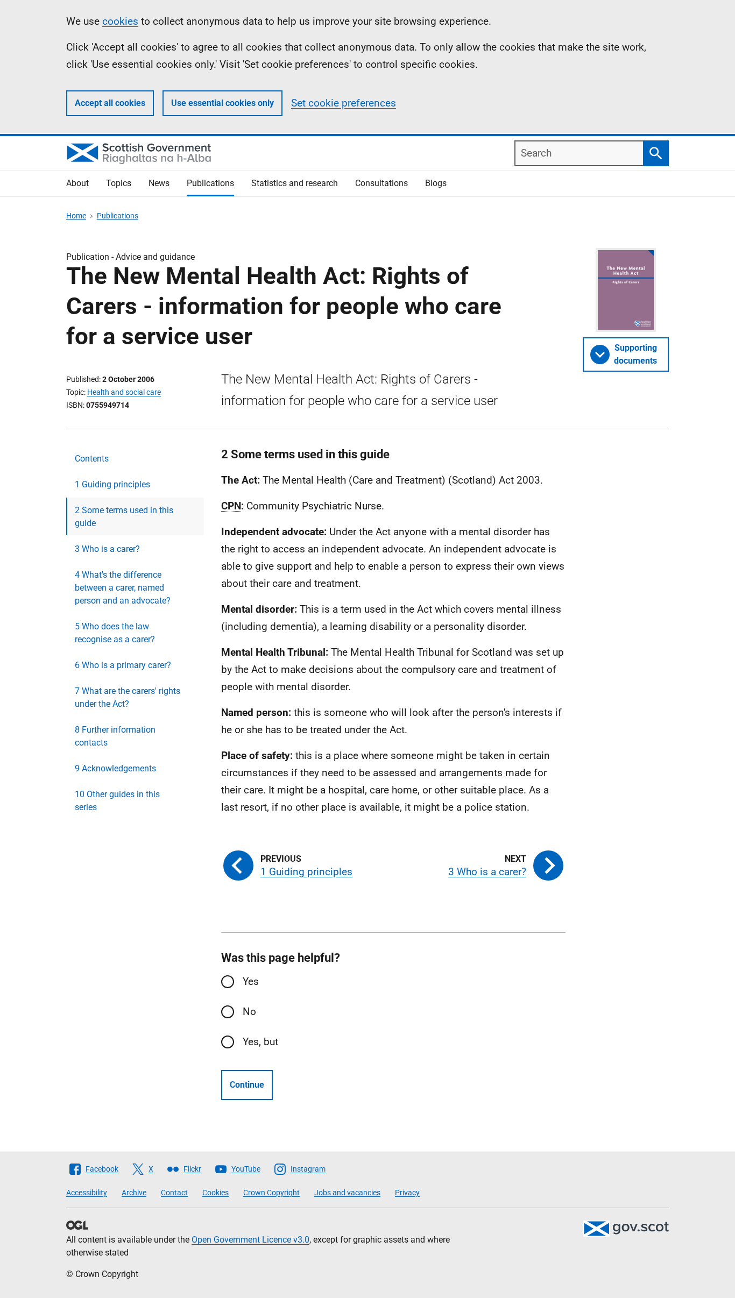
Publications (210, 183)
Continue (247, 1085)
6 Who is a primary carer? (123, 665)
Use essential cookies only (222, 103)
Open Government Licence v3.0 (250, 1240)
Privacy (407, 1192)
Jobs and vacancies (347, 1192)
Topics (118, 183)
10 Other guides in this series (117, 800)
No (249, 1011)
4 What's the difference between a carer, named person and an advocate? (123, 588)
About (77, 183)
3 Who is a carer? (107, 549)
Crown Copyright (271, 1192)
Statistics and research (294, 183)
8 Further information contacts (115, 736)
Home (76, 215)
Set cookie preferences (343, 103)
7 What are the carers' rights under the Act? (127, 697)
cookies (120, 21)
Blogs (436, 183)
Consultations (381, 183)
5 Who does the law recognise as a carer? (115, 632)
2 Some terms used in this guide (124, 516)
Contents (92, 458)
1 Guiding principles (112, 484)
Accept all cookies (110, 103)
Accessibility (86, 1192)
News (159, 183)
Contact (174, 1192)
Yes (251, 981)
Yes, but (260, 1041)
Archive (134, 1192)
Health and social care (124, 392)
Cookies (215, 1192)
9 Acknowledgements (115, 768)
